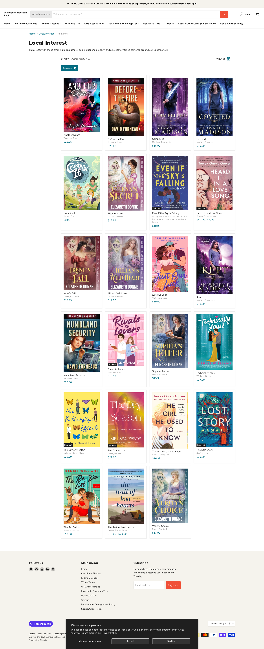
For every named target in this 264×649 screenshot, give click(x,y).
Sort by (65, 59)
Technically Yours (206, 373)
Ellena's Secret (116, 213)
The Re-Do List (72, 527)
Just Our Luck (159, 294)
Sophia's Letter (160, 371)
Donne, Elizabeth (115, 216)
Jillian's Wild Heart (118, 293)
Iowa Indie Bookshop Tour (123, 23)
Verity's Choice (160, 526)
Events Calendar (51, 23)
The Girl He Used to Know (166, 451)
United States (220, 623)
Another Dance (72, 135)
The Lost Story (204, 450)
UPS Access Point (94, 23)
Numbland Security (74, 375)
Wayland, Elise (114, 372)
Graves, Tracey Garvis (206, 216)
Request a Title (151, 23)
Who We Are (72, 23)
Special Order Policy (231, 23)
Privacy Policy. (109, 633)
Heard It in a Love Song (209, 213)
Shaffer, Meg (202, 453)
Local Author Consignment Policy (197, 23)
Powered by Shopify (38, 640)
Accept (130, 641)
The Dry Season (116, 450)
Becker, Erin (69, 216)
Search (32, 633)
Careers (169, 23)
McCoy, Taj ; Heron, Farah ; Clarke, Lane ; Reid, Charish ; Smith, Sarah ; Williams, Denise (170, 219)
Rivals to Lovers (117, 369)
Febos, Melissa (114, 453)
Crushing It (70, 213)
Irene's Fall (70, 293)
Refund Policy (44, 633)
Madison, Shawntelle (161, 142)
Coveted (201, 139)
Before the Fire (116, 139)
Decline (171, 641)
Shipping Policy (61, 633)
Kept (199, 297)
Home (7, 23)
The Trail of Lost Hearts (121, 527)
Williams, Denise (159, 298)
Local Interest (46, 33)
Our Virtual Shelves (26, 23)
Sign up (173, 585)
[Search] (224, 14)
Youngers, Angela (71, 138)
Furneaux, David (115, 142)
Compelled (158, 139)
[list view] (233, 59)
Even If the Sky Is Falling (165, 213)
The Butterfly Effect (74, 450)
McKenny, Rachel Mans (74, 453)
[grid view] (229, 59)
